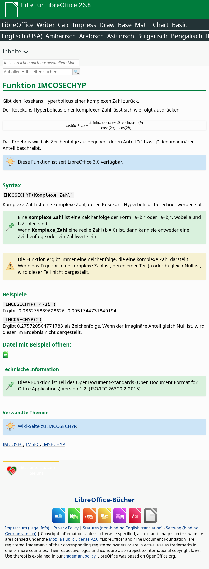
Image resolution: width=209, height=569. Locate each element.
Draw (107, 24)
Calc (64, 24)
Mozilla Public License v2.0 (73, 539)
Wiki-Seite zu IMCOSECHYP (47, 426)
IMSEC (33, 444)
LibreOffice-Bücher (105, 499)
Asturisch (120, 36)
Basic (179, 24)
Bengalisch (186, 36)
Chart (161, 24)
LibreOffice (18, 24)
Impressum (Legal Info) (27, 528)
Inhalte (12, 51)
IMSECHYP (53, 444)
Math (142, 24)
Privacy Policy (66, 528)
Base (125, 24)
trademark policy (79, 556)
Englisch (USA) (22, 36)
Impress (84, 24)
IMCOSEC (13, 444)
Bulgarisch (152, 36)
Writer (46, 24)
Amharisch (60, 36)
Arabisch (91, 36)
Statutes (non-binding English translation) (123, 528)
